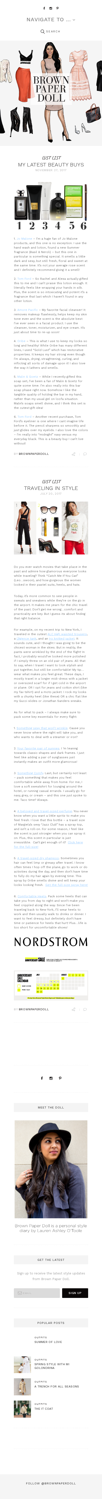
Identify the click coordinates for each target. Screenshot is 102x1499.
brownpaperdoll (34, 454)
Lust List (51, 158)
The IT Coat (43, 1408)
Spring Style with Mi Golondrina (51, 1366)
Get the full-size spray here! (66, 885)
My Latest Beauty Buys (51, 164)
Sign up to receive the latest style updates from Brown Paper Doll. (51, 1276)
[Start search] (42, 32)
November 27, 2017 (51, 170)
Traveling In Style (51, 488)
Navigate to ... (48, 20)
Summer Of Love (48, 1342)
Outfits (40, 1337)
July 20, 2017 (51, 493)
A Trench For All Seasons (56, 1386)
